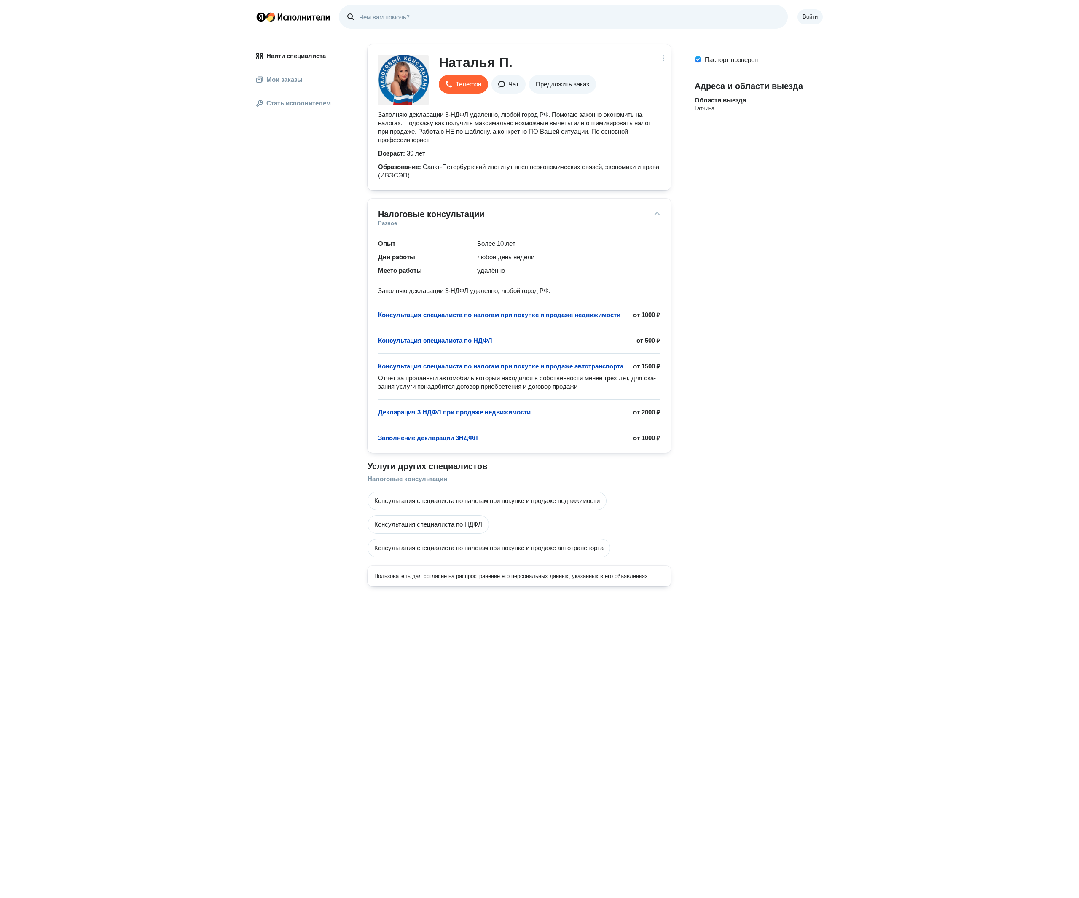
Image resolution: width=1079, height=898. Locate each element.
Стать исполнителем (298, 103)
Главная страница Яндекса (261, 17)
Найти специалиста (296, 55)
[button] (463, 84)
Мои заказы (284, 79)
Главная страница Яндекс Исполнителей (293, 17)
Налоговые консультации (407, 478)
